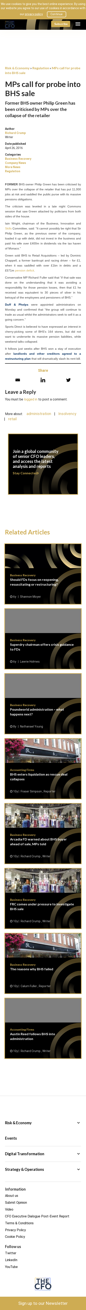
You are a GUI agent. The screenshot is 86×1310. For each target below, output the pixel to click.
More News (12, 167)
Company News (15, 163)
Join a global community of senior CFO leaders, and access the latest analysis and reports (43, 466)
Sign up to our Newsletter (43, 1303)
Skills (8, 228)
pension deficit (24, 270)
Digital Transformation (43, 1153)
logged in (30, 399)
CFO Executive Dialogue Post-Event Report (37, 1216)
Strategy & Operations (43, 1169)
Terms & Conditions (19, 1223)
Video (9, 1209)
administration (39, 413)
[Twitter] (68, 380)
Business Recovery (18, 158)
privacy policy (34, 14)
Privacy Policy (15, 1230)
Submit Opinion (16, 1203)
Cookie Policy (15, 1237)
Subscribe (61, 24)
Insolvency (67, 413)
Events (11, 1138)
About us (11, 1196)
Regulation (12, 171)
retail (12, 419)
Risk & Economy (43, 1122)
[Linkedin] (43, 380)
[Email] (17, 380)
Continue (57, 14)
